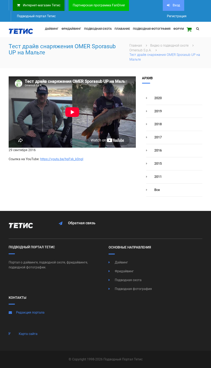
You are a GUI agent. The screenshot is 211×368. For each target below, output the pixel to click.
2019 (158, 111)
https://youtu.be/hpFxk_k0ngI (61, 159)
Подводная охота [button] (98, 28)
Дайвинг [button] (52, 28)
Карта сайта (28, 334)
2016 (158, 150)
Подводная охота (128, 280)
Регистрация (176, 16)
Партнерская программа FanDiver (99, 5)
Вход (176, 5)
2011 (158, 177)
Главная (136, 45)
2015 (158, 164)
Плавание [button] (122, 28)
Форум (178, 28)
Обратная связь (81, 223)
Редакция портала (30, 312)
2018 (158, 124)
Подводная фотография (133, 289)
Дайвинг (121, 262)
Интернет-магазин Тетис (41, 5)
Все (157, 190)
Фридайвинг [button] (71, 28)
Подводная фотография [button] (151, 28)
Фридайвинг (124, 271)
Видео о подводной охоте (169, 45)
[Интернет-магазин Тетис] (189, 29)
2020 (158, 98)
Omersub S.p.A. (140, 50)
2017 (158, 137)
